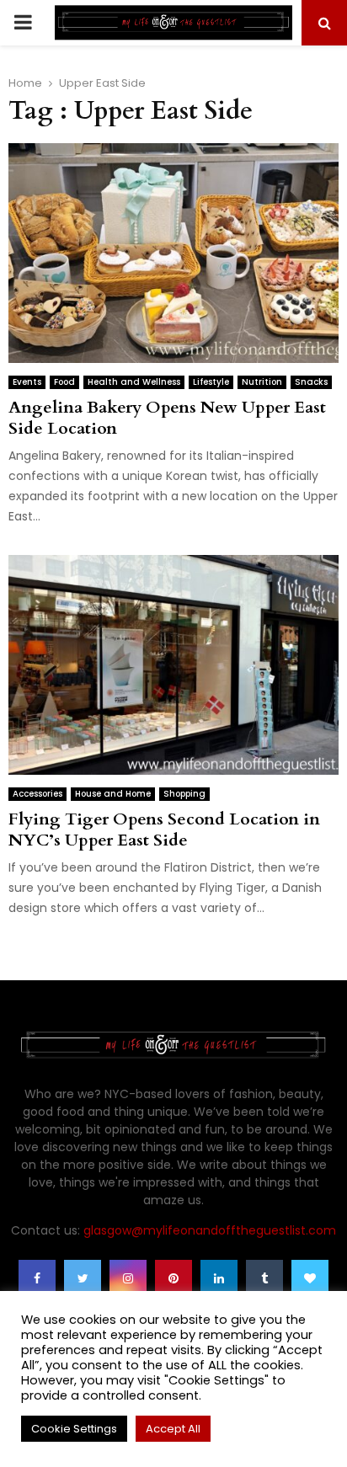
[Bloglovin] (309, 1278)
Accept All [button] (173, 1429)
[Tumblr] (264, 1278)
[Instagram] (128, 1278)
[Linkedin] (219, 1278)
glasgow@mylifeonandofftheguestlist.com (209, 1230)
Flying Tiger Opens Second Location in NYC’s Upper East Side (164, 829)
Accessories (37, 793)
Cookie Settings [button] (74, 1429)
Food (64, 382)
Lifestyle (211, 382)
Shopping (184, 793)
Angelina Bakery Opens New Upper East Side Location (167, 418)
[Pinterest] (173, 1278)
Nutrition (262, 382)
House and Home (113, 793)
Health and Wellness (134, 382)
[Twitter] (82, 1278)
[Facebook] (37, 1278)
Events (27, 382)
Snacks (311, 382)
